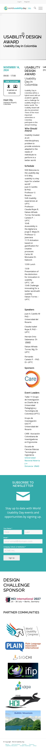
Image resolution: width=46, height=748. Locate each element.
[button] (23, 34)
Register (27, 2)
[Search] (33, 8)
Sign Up (12, 558)
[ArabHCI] (23, 700)
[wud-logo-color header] (19, 8)
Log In (19, 2)
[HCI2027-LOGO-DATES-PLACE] (23, 600)
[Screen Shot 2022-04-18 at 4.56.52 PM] (23, 671)
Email (6, 538)
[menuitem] (19, 1)
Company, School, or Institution (15, 547)
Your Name (8, 528)
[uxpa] (23, 685)
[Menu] (39, 8)
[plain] (23, 647)
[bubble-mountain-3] (23, 720)
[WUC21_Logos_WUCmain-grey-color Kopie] (23, 630)
